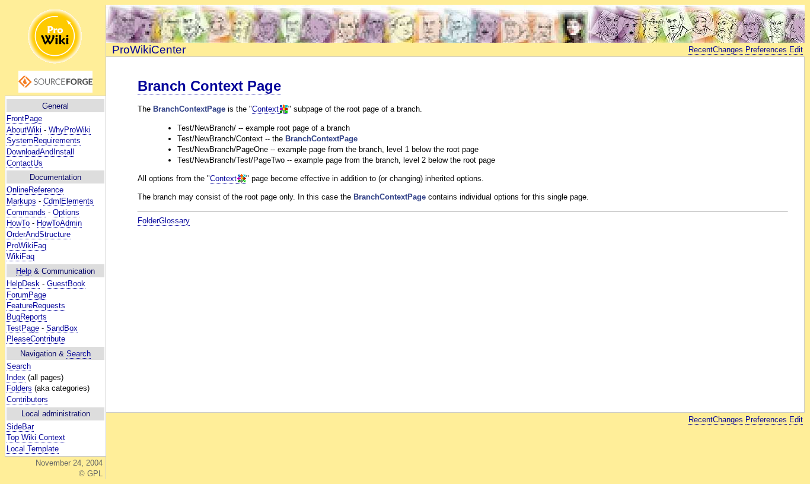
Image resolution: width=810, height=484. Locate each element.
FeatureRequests (36, 305)
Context (265, 109)
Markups (21, 201)
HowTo (18, 223)
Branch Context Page (209, 86)
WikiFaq (20, 256)
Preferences (766, 49)
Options (66, 212)
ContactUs (25, 163)
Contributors (27, 399)
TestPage (23, 328)
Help (23, 271)
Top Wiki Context (36, 437)
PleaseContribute (36, 338)
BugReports (27, 316)
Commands (26, 212)
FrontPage (24, 118)
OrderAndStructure (39, 234)
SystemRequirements (44, 140)
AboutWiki (24, 129)
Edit (796, 49)
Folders (19, 388)
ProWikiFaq (26, 245)
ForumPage (26, 294)
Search (78, 353)
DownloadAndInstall (40, 151)
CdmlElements (68, 201)
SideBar (20, 426)
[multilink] (283, 109)
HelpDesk (23, 283)
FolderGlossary (164, 220)
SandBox (62, 328)
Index (16, 377)
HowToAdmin (59, 223)
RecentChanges (715, 49)
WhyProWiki (70, 129)
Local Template (33, 448)
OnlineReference (35, 189)
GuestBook (66, 283)
